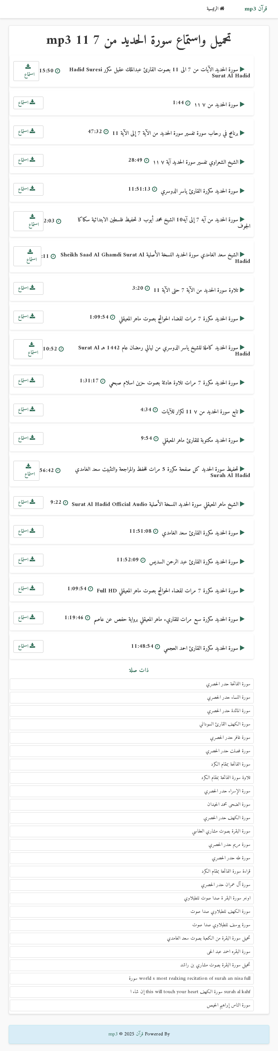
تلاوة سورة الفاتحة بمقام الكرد (225, 777)
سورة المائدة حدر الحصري (228, 710)
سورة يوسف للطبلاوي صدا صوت (221, 924)
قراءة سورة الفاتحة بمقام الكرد (226, 871)
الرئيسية (213, 8)
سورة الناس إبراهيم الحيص (228, 1005)
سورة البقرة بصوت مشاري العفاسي (221, 831)
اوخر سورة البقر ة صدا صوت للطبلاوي (217, 898)
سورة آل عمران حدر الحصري (225, 884)
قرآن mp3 (255, 9)
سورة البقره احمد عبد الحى (228, 951)
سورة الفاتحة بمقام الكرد (230, 764)
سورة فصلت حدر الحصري (228, 751)
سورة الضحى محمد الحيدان (228, 804)
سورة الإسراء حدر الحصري (227, 791)
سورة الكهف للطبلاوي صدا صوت (220, 911)
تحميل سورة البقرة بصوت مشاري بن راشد (215, 965)
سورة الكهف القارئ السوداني (224, 724)
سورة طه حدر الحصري (231, 858)
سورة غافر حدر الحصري (230, 737)
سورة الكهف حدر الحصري (226, 817)
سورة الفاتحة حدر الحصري (228, 684)
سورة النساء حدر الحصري (228, 697)
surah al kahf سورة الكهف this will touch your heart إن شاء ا (190, 991)
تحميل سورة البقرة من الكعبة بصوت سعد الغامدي (208, 938)
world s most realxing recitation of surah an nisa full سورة (189, 978)
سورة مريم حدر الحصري (229, 844)
